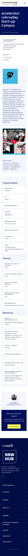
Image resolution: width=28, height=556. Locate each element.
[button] (24, 3)
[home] (9, 3)
